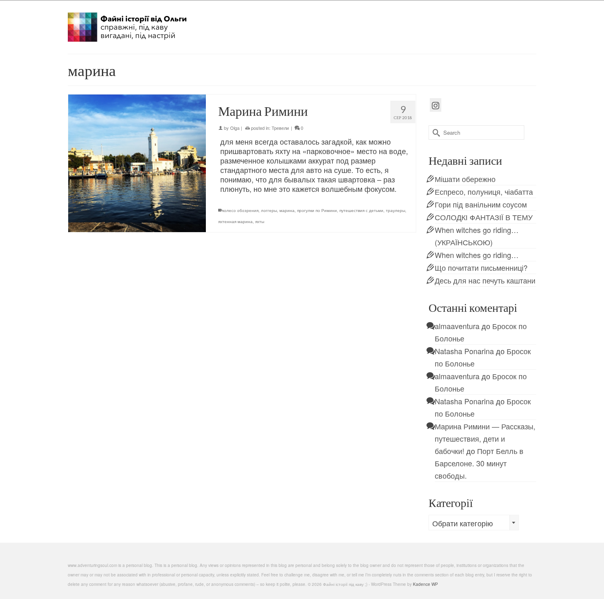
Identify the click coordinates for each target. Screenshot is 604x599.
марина (287, 210)
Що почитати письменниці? (481, 267)
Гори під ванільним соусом (481, 204)
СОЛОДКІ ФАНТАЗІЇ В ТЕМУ (484, 217)
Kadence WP (425, 584)
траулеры (395, 210)
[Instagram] (435, 105)
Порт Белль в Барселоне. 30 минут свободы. (479, 463)
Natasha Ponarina (464, 351)
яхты (259, 221)
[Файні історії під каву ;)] (142, 27)
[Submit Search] (435, 132)
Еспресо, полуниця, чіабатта (484, 191)
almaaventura (457, 325)
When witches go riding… (477, 254)
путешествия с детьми (361, 210)
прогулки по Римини (317, 210)
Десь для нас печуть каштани (485, 280)
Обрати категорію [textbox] (462, 523)
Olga (235, 127)
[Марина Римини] (137, 163)
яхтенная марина (235, 221)
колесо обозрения (240, 210)
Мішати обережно (465, 178)
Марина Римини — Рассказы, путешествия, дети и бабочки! (485, 438)
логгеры (269, 210)
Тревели (280, 127)
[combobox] (474, 522)
